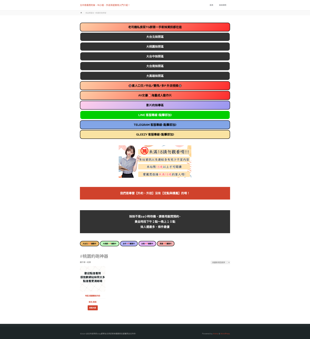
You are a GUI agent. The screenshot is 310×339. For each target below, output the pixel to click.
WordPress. (225, 334)
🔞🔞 (155, 85)
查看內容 (92, 308)
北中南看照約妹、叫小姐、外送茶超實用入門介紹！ (105, 5)
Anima (215, 334)
